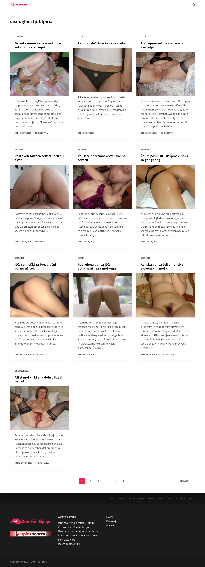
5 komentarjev (42, 463)
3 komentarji (167, 133)
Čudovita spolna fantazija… (74, 527)
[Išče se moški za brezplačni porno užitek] (39, 295)
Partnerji (180, 499)
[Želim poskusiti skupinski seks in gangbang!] (165, 187)
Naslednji (184, 481)
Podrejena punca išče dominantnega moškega (97, 266)
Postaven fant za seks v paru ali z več (39, 158)
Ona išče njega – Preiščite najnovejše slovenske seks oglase (140, 499)
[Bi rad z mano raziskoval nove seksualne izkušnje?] (39, 74)
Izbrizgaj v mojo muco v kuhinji (76, 522)
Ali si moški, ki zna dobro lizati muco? (38, 379)
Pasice (191, 499)
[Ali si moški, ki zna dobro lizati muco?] (39, 408)
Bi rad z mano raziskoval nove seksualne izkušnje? (38, 45)
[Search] (194, 4)
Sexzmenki (19, 36)
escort (81, 36)
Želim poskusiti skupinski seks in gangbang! (164, 158)
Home (109, 517)
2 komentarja (41, 133)
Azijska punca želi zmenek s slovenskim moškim (162, 266)
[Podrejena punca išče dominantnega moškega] (102, 295)
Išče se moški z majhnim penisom (78, 531)
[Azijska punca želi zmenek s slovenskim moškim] (165, 295)
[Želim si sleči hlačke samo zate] (102, 70)
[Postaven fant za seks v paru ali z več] (39, 187)
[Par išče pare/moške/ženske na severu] (102, 187)
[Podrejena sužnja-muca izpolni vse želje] (165, 74)
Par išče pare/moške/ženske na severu (102, 158)
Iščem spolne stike (69, 544)
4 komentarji (41, 354)
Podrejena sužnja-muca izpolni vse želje (164, 45)
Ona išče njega (22, 371)
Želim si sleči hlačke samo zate (101, 43)
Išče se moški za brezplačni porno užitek (35, 266)
